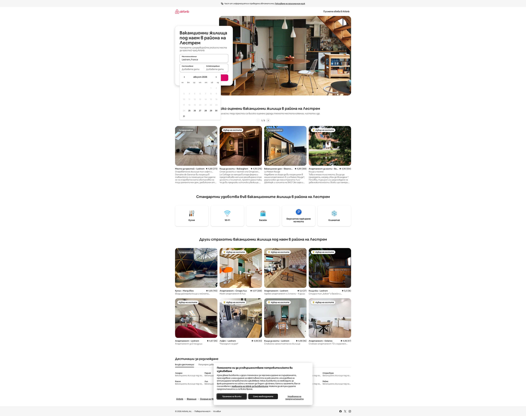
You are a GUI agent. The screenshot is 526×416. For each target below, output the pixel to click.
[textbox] (192, 69)
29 (211, 110)
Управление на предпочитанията (294, 397)
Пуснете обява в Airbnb (336, 11)
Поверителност (202, 411)
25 (189, 110)
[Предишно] (258, 120)
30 (216, 110)
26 (195, 110)
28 (205, 110)
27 (200, 110)
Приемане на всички (231, 396)
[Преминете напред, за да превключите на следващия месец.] (216, 77)
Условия (217, 411)
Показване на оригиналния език (290, 3)
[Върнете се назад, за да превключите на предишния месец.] (184, 77)
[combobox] (204, 59)
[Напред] (268, 120)
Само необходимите (263, 396)
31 (184, 116)
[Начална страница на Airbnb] (182, 11)
